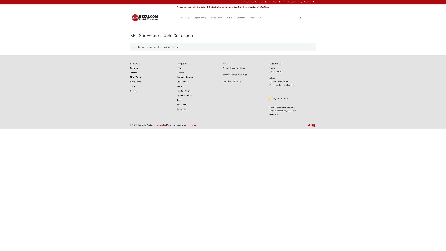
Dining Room (200, 17)
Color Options (256, 2)
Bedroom (185, 17)
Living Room (216, 17)
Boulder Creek (232, 6)
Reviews (268, 2)
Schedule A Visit (183, 90)
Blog (300, 2)
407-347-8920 (275, 71)
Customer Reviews (185, 77)
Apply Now (274, 114)
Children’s (134, 72)
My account (182, 104)
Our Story (181, 72)
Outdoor (241, 17)
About (246, 2)
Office (229, 17)
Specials (307, 2)
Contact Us (292, 2)
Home (179, 68)
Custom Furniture (279, 2)
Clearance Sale (256, 17)
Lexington (216, 6)
